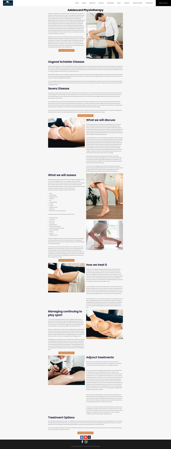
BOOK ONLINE (163, 3)
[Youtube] (85, 437)
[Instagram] (89, 437)
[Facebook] (81, 437)
